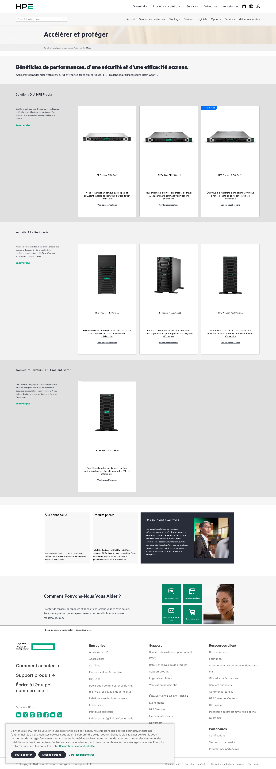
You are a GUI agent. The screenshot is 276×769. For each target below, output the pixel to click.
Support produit (33, 675)
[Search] (64, 19)
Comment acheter (192, 618)
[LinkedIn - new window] (18, 714)
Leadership (96, 705)
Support (155, 645)
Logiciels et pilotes (160, 678)
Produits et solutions (167, 6)
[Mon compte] (258, 6)
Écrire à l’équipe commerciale (33, 687)
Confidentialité (173, 764)
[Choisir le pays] (251, 6)
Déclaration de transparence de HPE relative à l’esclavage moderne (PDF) (111, 688)
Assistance (230, 6)
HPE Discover (157, 709)
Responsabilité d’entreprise (105, 672)
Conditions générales (196, 764)
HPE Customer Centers (223, 698)
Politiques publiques (101, 711)
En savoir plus (23, 125)
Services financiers (220, 685)
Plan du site (254, 764)
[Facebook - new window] (46, 714)
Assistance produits (192, 598)
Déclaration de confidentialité (77, 746)
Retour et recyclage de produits (168, 664)
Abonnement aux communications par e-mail (234, 668)
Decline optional (52, 754)
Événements (156, 702)
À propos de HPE (99, 652)
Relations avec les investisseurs (108, 698)
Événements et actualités (168, 696)
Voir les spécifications (107, 204)
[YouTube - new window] (52, 714)
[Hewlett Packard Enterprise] (24, 6)
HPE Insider (216, 705)
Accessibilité (96, 658)
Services (192, 6)
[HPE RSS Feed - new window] (59, 714)
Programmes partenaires (224, 748)
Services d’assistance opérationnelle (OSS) (171, 655)
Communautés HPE (221, 691)
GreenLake (140, 6)
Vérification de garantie (163, 685)
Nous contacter (218, 652)
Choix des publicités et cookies (227, 764)
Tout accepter (23, 754)
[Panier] (244, 6)
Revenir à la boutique (52, 47)
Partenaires (218, 729)
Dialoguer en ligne (171, 598)
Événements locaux (161, 716)
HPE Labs (94, 678)
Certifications (217, 735)
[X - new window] (25, 714)
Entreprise (210, 6)
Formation (215, 658)
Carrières (94, 665)
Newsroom (155, 722)
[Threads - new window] (39, 714)
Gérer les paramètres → (83, 754)
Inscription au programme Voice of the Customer (232, 714)
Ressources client (222, 645)
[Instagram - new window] (32, 714)
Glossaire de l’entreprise (223, 678)
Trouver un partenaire (222, 742)
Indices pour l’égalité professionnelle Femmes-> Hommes (111, 721)
